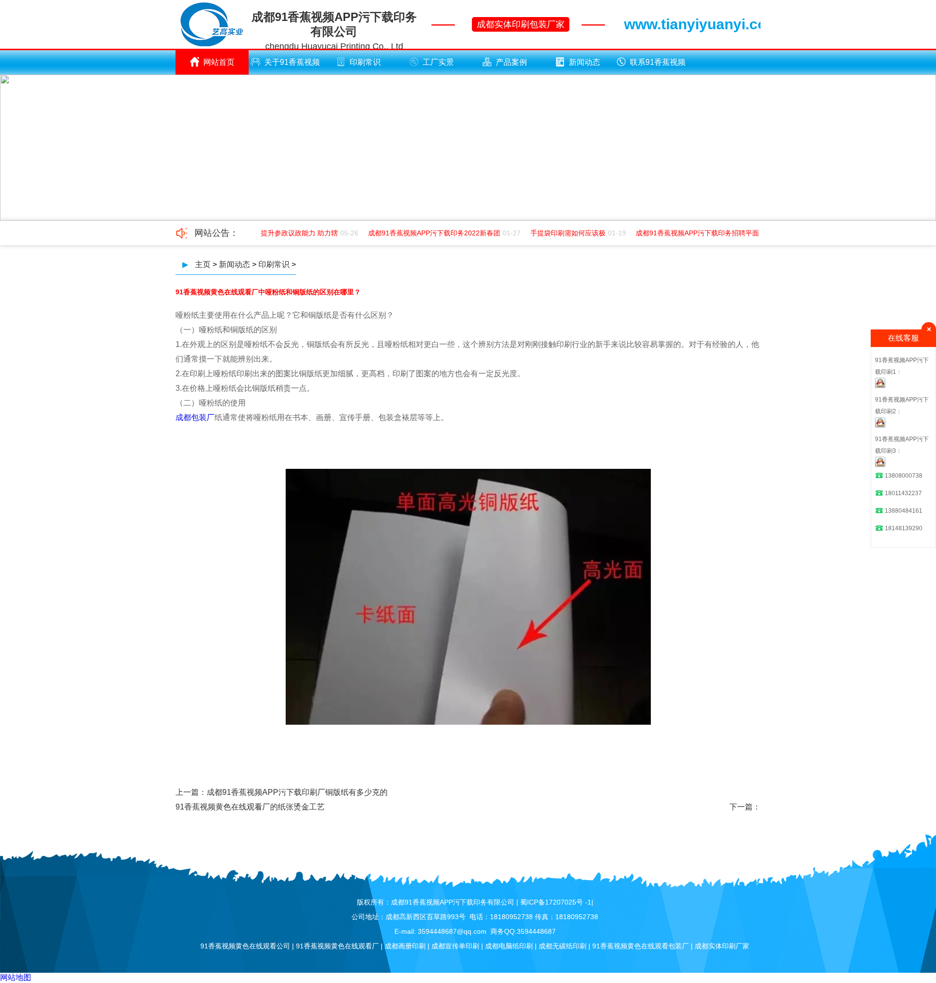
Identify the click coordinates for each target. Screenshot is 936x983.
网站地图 (15, 977)
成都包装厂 (195, 417)
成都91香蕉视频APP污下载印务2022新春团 (427, 233)
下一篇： (744, 807)
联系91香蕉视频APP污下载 (657, 66)
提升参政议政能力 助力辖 (292, 233)
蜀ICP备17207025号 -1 (555, 902)
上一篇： (191, 792)
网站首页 (218, 62)
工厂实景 (438, 62)
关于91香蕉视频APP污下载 (292, 66)
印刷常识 (365, 62)
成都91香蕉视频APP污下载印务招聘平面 (690, 233)
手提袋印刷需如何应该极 (561, 233)
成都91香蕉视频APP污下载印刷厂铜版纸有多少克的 (297, 792)
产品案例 (511, 62)
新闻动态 (584, 62)
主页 (203, 264)
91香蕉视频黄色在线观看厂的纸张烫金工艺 (250, 807)
